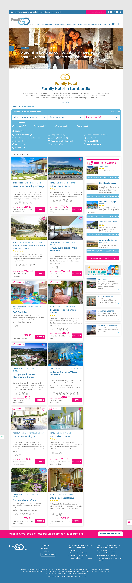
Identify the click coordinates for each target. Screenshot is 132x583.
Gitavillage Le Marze (107, 183)
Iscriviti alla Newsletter (96, 12)
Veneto (60, 183)
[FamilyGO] (22, 22)
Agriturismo (18, 433)
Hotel (52, 183)
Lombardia (29, 106)
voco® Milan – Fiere (60, 436)
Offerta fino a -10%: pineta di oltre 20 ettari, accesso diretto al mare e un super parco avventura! (109, 190)
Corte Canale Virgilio (24, 436)
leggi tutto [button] (65, 102)
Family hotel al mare (107, 553)
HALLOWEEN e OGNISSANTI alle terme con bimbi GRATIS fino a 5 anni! (108, 229)
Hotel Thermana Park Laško (108, 223)
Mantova (40, 433)
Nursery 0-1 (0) (21, 141)
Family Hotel (96, 24)
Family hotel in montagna (109, 550)
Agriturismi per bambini (108, 555)
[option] (66, 54)
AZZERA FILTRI (115, 112)
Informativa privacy (62, 576)
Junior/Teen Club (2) (59, 138)
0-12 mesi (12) (20, 126)
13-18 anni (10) (63, 126)
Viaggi (56, 24)
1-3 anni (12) (41, 126)
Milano (70, 433)
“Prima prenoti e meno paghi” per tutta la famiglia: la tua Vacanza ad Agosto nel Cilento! (103, 210)
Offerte (107, 24)
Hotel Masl (103, 167)
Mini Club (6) (92, 138)
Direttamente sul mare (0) (97, 135)
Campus (86, 24)
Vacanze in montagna (78, 553)
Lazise (40, 183)
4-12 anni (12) (84, 126)
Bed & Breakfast (20, 307)
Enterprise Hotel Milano (62, 497)
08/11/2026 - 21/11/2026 (94, 177)
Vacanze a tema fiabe (78, 555)
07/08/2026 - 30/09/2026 (95, 251)
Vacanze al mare (76, 550)
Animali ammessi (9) (24, 135)
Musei (69, 24)
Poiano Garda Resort (61, 186)
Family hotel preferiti (114, 24)
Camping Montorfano (24, 500)
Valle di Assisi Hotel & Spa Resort (108, 241)
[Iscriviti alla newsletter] (129, 522)
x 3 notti (111, 177)
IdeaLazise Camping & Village (28, 186)
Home (38, 24)
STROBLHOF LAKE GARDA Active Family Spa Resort (29, 247)
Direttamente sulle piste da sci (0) (29, 138)
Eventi (62, 24)
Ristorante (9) (57, 144)
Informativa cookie (78, 576)
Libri (74, 24)
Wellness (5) (20, 147)
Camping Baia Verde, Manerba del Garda (24, 375)
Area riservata (48, 555)
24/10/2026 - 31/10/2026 (94, 234)
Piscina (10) (20, 144)
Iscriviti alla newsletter (110, 533)
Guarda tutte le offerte (103, 258)
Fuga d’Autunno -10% (106, 170)
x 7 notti (111, 216)
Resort (16, 242)
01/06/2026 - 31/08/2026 (95, 196)
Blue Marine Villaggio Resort (107, 203)
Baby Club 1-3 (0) (58, 135)
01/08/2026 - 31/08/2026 (95, 216)
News (80, 24)
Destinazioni (47, 24)
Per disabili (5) (93, 141)
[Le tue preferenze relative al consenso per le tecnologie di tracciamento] (2, 437)
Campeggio (18, 183)
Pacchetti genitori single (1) (62, 141)
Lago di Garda (31, 183)
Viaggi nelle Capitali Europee (81, 558)
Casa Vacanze (56, 242)
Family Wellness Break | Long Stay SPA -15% (107, 246)
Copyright (50, 576)
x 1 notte (112, 234)
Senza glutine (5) (94, 144)
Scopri (39, 209)
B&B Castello (20, 312)
